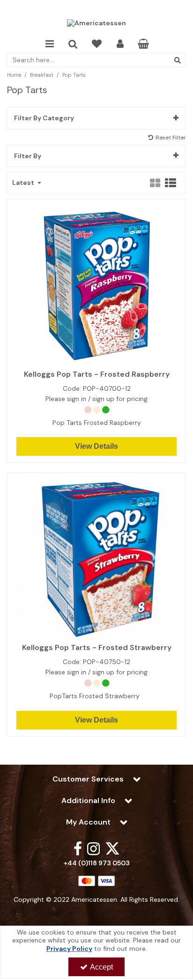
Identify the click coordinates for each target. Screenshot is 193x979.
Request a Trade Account (97, 8)
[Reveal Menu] (49, 44)
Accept (101, 967)
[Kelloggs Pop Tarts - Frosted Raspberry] (96, 285)
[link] (77, 848)
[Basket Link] (143, 45)
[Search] (177, 60)
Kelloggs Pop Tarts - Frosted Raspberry (97, 374)
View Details (96, 446)
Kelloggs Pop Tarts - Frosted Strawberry (96, 647)
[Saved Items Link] (96, 44)
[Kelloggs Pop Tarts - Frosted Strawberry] (96, 559)
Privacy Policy (69, 948)
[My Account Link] (120, 44)
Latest (24, 183)
